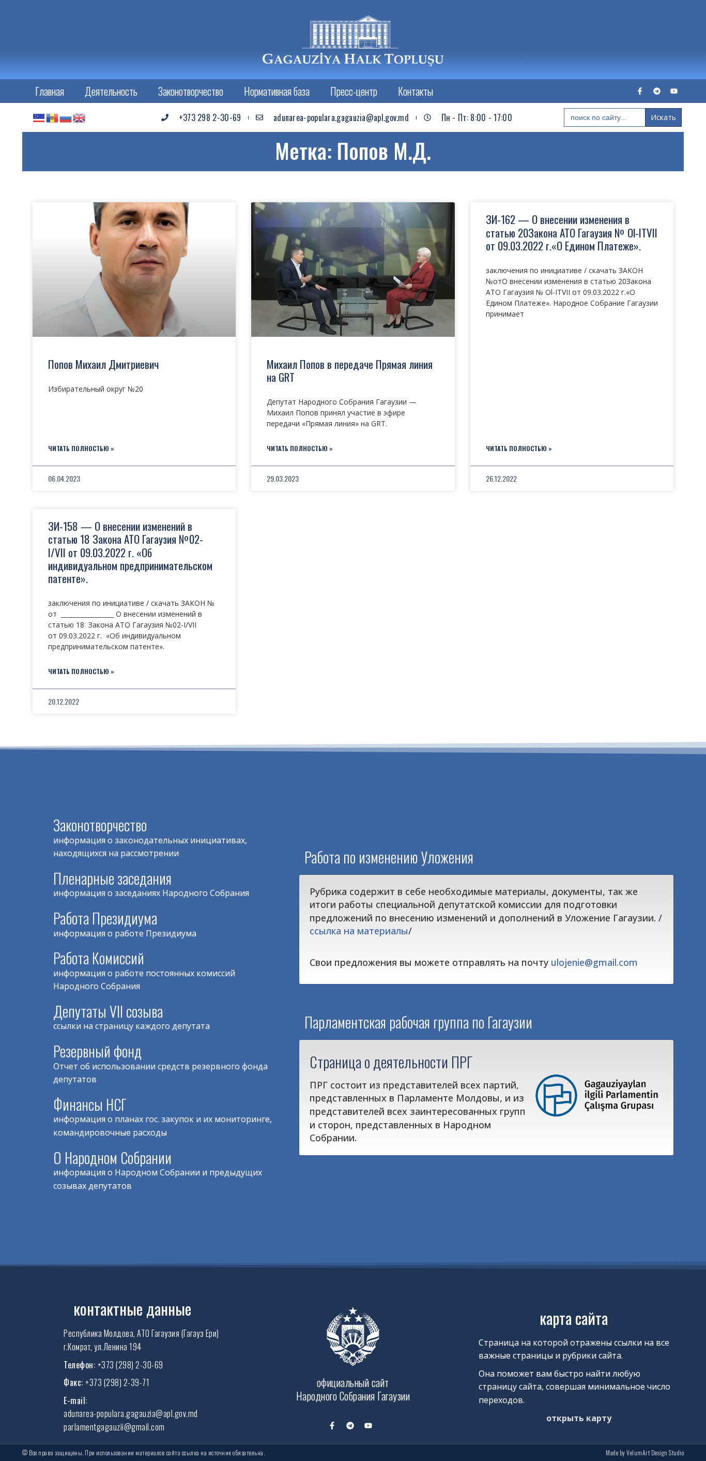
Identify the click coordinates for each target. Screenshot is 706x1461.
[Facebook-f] (640, 91)
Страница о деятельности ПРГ (391, 1061)
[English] (79, 117)
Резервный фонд (97, 1051)
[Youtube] (674, 91)
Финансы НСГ (90, 1104)
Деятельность (111, 91)
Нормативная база (277, 91)
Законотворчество (190, 91)
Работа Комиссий (98, 957)
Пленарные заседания (112, 878)
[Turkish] (39, 117)
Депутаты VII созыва (108, 1011)
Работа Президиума (105, 918)
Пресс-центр (353, 91)
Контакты (415, 91)
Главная (49, 91)
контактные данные (132, 1308)
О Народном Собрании (112, 1157)
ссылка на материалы (359, 931)
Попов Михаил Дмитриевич (103, 364)
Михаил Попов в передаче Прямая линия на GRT (350, 370)
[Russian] (66, 117)
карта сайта (574, 1318)
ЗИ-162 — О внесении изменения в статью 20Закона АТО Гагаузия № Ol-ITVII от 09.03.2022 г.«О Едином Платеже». (571, 232)
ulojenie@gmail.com (594, 962)
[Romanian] (52, 117)
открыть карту (578, 1418)
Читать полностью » (81, 448)
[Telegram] (657, 91)
